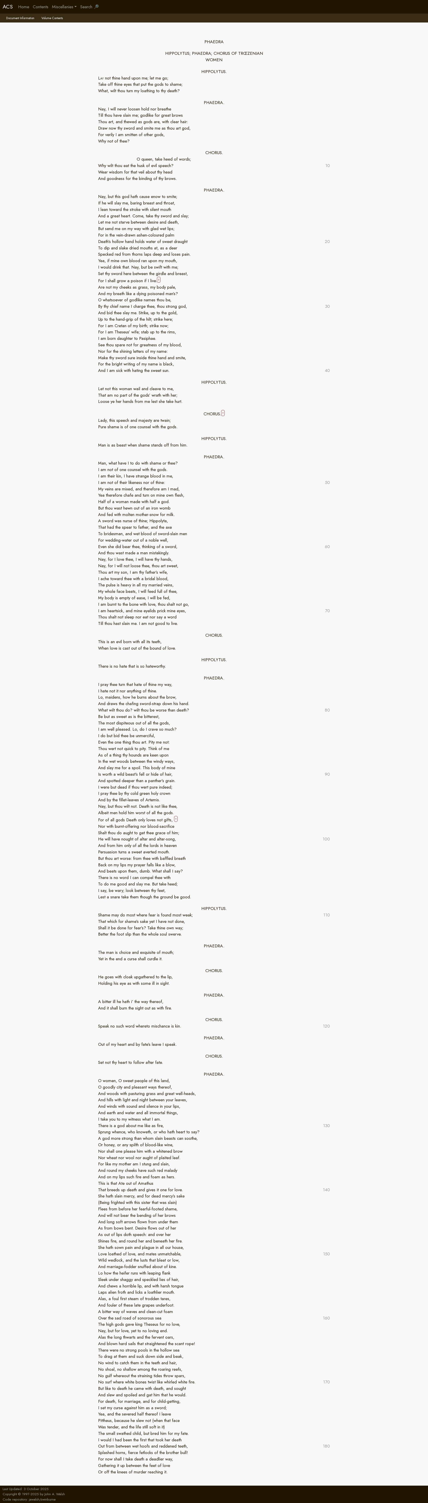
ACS (8, 6)
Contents (40, 7)
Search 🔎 (89, 7)
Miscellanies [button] (62, 7)
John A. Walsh (55, 1494)
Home (23, 7)
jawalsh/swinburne (42, 1499)
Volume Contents (52, 18)
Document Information (20, 18)
